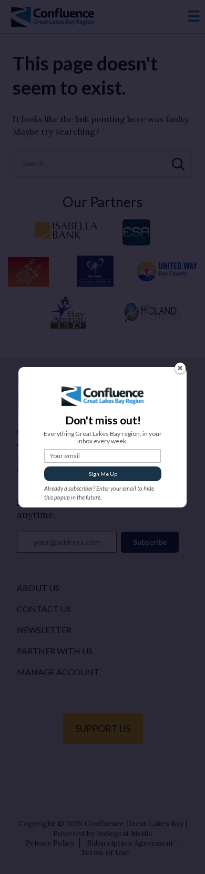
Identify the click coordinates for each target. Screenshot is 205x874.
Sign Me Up (103, 474)
